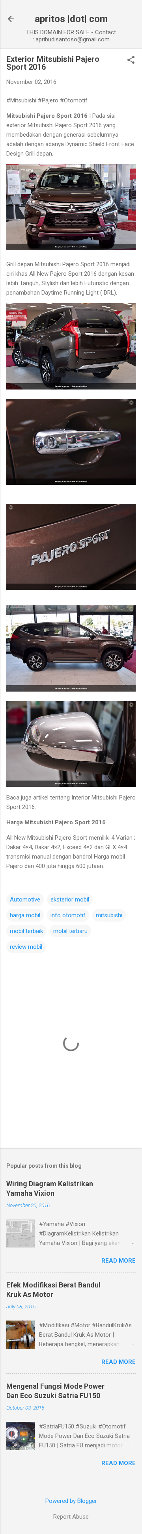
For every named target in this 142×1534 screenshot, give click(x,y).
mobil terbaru (70, 931)
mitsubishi (109, 915)
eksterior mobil (69, 899)
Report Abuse (71, 1516)
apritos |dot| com (71, 18)
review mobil (26, 946)
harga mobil (25, 915)
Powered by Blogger (71, 1500)
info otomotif (68, 915)
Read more (118, 1260)
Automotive (25, 899)
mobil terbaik (26, 931)
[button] (131, 60)
